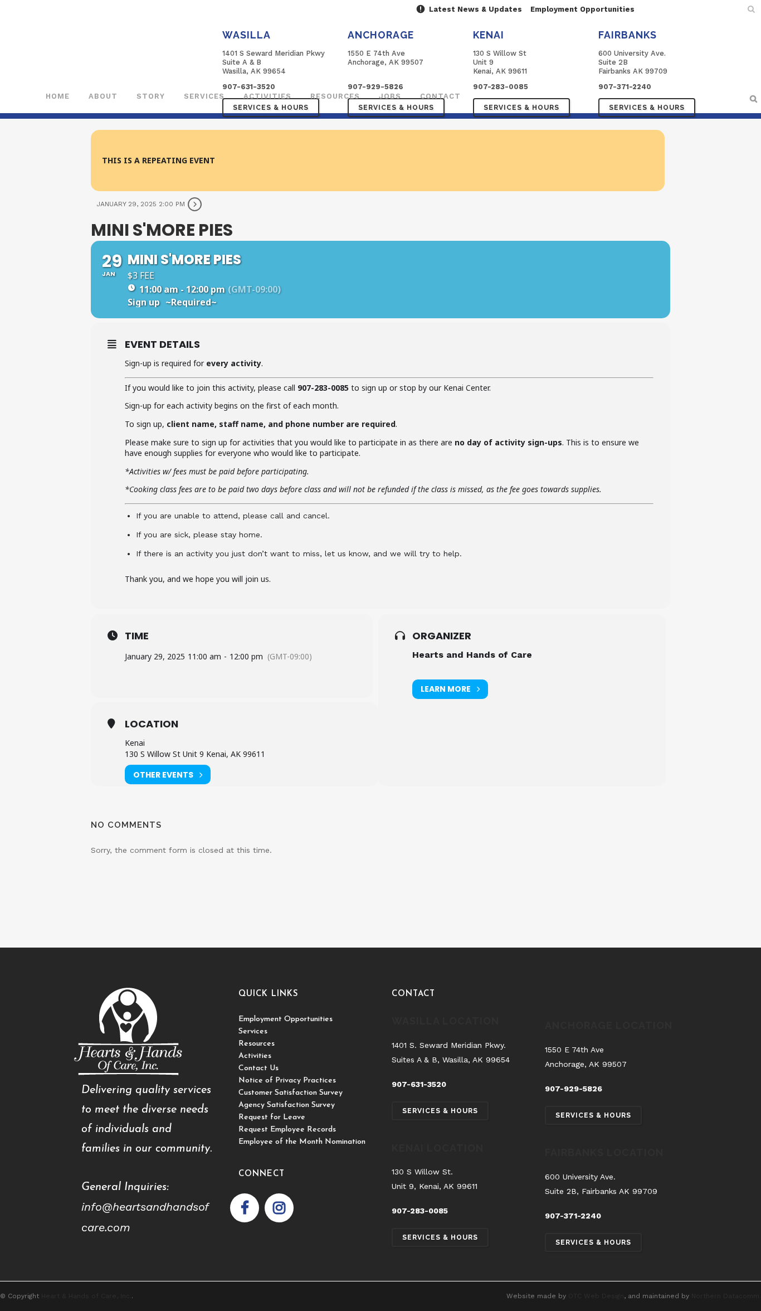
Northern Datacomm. (726, 1296)
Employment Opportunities (582, 9)
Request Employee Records (287, 1129)
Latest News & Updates (474, 9)
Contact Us (258, 1068)
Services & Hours (521, 107)
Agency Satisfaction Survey (286, 1105)
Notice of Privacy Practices (287, 1080)
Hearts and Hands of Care (472, 654)
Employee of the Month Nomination (301, 1142)
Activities (254, 1056)
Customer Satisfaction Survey (290, 1093)
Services (252, 1031)
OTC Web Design (596, 1296)
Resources (256, 1044)
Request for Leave (271, 1117)
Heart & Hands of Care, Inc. (86, 1296)
